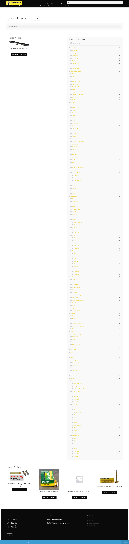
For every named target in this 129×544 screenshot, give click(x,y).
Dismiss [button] (125, 542)
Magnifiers (74, 289)
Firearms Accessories (45, 6)
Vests (73, 193)
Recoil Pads (74, 154)
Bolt (75, 237)
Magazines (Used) (78, 383)
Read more (15, 489)
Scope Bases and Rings (77, 300)
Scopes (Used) (77, 386)
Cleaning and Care (74, 92)
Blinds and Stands (74, 66)
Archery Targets (76, 107)
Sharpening (76, 183)
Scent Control (75, 86)
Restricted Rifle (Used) (79, 425)
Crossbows (72, 102)
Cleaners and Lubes (76, 204)
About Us (91, 515)
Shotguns (74, 250)
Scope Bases (75, 297)
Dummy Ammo (75, 53)
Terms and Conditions (94, 517)
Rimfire (74, 60)
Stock (71, 352)
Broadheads (75, 113)
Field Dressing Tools (78, 175)
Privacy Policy (92, 520)
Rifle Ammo (75, 58)
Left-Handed (78, 412)
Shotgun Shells (75, 63)
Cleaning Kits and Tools (77, 94)
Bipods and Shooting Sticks (78, 167)
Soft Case (74, 347)
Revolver (76, 230)
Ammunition (28, 6)
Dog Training (75, 170)
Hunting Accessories (57, 6)
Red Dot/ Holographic (77, 295)
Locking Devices (75, 144)
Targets (72, 357)
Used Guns (19, 6)
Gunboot (74, 339)
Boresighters (75, 123)
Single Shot (76, 248)
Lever (75, 240)
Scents (73, 89)
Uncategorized (73, 375)
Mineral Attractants (76, 81)
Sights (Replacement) (79, 388)
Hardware (74, 133)
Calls (73, 76)
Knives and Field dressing (78, 172)
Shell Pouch (75, 157)
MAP (53, 522)
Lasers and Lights (76, 139)
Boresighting (75, 284)
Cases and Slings (76, 126)
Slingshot (74, 188)
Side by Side (76, 271)
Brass (73, 318)
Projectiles (74, 214)
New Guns (12, 6)
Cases (73, 115)
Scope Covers (75, 303)
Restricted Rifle (77, 243)
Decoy (73, 79)
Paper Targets (75, 370)
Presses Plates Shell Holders (78, 326)
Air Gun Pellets (75, 50)
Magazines (74, 149)
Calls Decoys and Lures (75, 71)
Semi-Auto (76, 232)
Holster (74, 136)
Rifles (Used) (75, 404)
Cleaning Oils (75, 97)
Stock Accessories (76, 159)
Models (74, 152)
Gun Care (74, 99)
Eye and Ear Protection (77, 131)
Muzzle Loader (77, 420)
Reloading (72, 313)
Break (75, 256)
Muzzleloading (73, 196)
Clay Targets (75, 365)
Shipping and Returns (94, 523)
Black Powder (75, 201)
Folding (75, 178)
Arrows (73, 110)
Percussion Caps (76, 209)
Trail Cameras (75, 191)
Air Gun (74, 219)
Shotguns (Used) (76, 435)
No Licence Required (78, 224)
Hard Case (74, 341)
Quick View (23, 54)
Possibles (74, 211)
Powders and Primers (77, 323)
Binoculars (74, 282)
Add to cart (75, 497)
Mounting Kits (75, 84)
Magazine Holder (76, 146)
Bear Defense (75, 73)
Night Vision (75, 292)
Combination (77, 414)
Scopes (73, 305)
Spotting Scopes (76, 310)
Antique (76, 407)
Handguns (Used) (76, 391)
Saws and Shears (77, 180)
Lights (73, 185)
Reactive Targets (76, 373)
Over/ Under (76, 261)
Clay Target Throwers (77, 362)
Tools (73, 162)
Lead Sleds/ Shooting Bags (78, 141)
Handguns (74, 227)
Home (7, 6)
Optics (35, 6)
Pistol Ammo (75, 55)
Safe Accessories (76, 344)
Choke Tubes (75, 128)
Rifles (73, 235)
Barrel (73, 120)
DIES (73, 321)
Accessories (75, 105)
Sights (73, 308)
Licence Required (78, 222)
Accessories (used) (76, 381)
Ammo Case (75, 336)
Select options (15, 54)
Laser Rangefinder (76, 287)
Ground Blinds (75, 68)
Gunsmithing (68, 6)
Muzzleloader (75, 206)
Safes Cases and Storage (76, 334)
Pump (75, 263)
